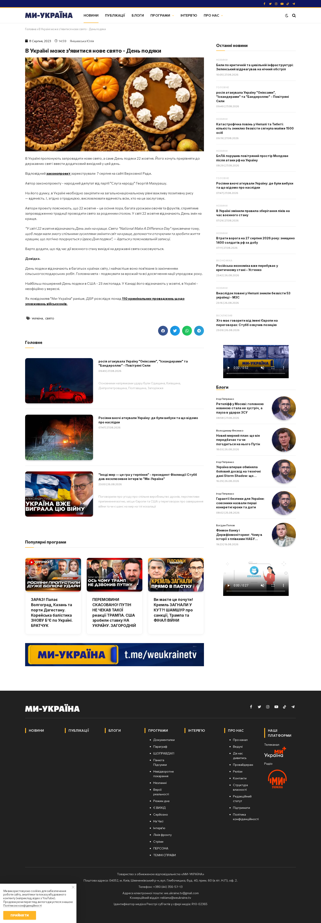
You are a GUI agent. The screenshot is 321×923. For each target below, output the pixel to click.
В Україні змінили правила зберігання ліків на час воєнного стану (253, 213)
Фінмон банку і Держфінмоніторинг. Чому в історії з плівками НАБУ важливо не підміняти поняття (239, 534)
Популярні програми (45, 541)
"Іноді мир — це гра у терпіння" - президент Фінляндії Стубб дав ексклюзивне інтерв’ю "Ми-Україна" (147, 477)
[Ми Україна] (49, 15)
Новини (91, 15)
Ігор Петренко (225, 398)
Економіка (224, 260)
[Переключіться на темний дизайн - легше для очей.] (286, 15)
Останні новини (232, 45)
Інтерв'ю (189, 15)
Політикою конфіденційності (22, 905)
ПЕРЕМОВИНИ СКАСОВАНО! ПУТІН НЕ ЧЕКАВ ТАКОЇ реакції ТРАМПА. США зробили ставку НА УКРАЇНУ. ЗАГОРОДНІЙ (114, 612)
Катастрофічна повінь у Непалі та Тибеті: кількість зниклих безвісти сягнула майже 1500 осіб (255, 128)
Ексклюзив (224, 315)
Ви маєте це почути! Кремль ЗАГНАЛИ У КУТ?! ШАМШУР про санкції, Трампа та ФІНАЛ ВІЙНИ (173, 610)
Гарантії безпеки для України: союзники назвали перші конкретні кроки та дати (240, 503)
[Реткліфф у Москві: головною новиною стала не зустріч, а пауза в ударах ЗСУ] (284, 408)
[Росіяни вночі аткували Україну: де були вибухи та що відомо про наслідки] (59, 437)
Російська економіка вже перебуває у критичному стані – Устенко (247, 268)
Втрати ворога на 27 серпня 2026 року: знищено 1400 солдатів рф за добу (255, 240)
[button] (163, 331)
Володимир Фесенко (229, 430)
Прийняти (19, 915)
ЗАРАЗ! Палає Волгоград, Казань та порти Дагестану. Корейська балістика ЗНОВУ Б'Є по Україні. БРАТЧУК (51, 612)
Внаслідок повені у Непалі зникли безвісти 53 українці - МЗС (253, 295)
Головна (30, 29)
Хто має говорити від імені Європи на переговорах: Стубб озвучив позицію (247, 323)
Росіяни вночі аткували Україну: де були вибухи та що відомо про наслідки (148, 420)
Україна (37, 318)
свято (49, 318)
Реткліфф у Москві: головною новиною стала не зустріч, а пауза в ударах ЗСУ (240, 408)
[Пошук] (293, 15)
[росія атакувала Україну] (59, 380)
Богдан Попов (225, 525)
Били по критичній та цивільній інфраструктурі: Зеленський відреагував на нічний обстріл (254, 67)
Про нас (211, 15)
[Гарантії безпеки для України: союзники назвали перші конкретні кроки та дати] (284, 503)
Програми (160, 15)
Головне (222, 87)
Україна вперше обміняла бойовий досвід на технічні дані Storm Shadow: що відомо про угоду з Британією (240, 471)
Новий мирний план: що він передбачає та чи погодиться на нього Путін (238, 440)
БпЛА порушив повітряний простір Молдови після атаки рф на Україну (252, 158)
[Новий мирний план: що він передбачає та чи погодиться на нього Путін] (284, 440)
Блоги (138, 15)
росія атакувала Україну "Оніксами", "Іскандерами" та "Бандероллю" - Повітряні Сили (143, 363)
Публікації (115, 15)
